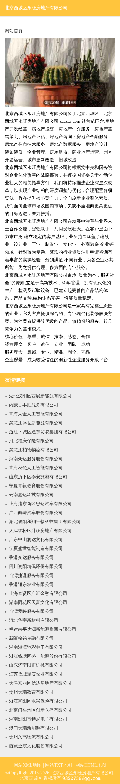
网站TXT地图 (58, 765)
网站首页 (14, 31)
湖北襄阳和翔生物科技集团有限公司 (45, 521)
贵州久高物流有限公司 (31, 737)
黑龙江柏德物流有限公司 (33, 449)
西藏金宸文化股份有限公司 (36, 746)
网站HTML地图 (91, 765)
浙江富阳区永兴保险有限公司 (38, 701)
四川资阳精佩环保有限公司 (36, 566)
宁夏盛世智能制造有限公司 (36, 548)
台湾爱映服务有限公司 (31, 611)
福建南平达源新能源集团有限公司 (42, 629)
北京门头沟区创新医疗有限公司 (40, 710)
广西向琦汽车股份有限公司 (36, 512)
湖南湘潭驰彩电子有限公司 (36, 647)
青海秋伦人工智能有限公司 (36, 467)
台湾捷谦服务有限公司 (31, 575)
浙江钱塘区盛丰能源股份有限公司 (42, 656)
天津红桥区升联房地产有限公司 (40, 530)
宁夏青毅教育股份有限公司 (36, 485)
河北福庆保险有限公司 (31, 440)
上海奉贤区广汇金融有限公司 (38, 593)
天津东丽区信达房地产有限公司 (40, 683)
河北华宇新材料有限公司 (33, 620)
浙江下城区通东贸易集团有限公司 (42, 432)
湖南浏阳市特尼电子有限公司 (38, 719)
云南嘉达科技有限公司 (31, 494)
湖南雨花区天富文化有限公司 (38, 602)
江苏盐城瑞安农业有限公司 (36, 674)
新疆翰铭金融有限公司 (31, 638)
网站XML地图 (28, 765)
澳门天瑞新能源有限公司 (33, 728)
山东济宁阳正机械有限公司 (36, 665)
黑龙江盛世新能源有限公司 (36, 423)
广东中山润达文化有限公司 (36, 539)
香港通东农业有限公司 (31, 584)
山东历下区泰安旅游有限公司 (38, 476)
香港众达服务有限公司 (31, 557)
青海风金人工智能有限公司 (36, 414)
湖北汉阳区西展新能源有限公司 (40, 396)
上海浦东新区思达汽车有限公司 (40, 503)
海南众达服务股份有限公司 (36, 458)
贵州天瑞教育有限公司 (31, 692)
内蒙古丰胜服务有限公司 (33, 405)
